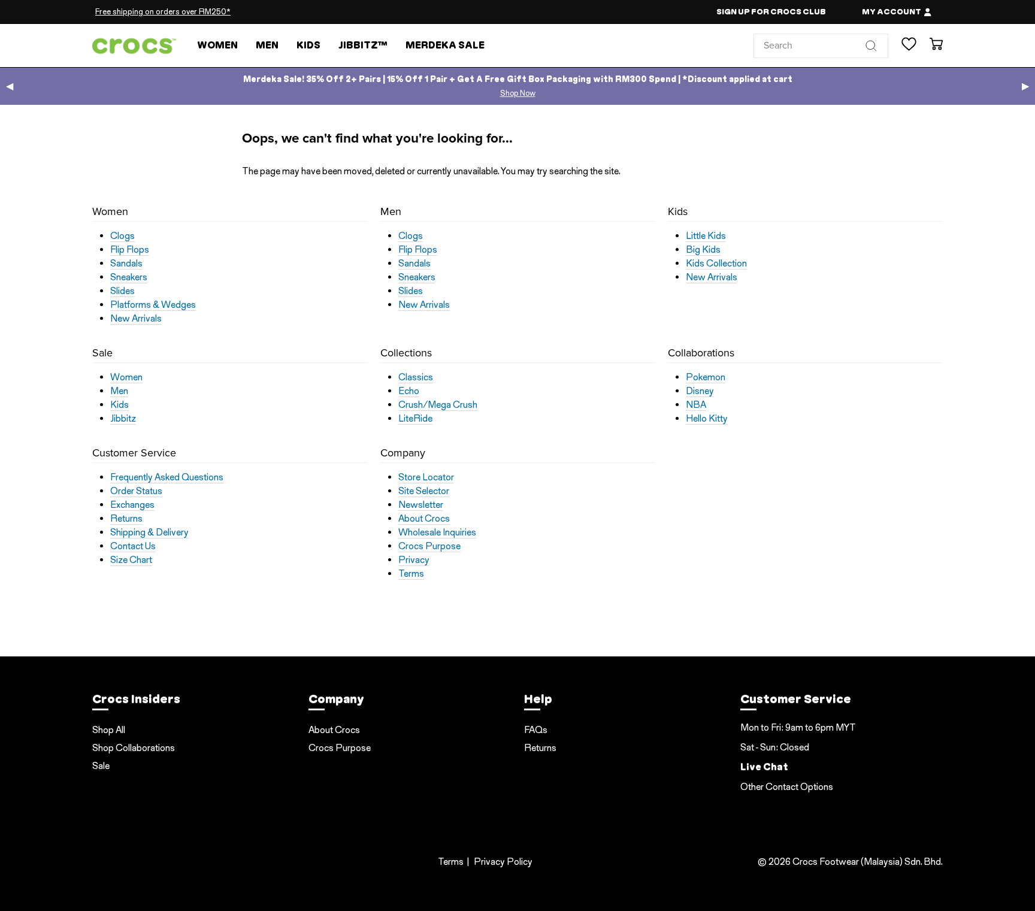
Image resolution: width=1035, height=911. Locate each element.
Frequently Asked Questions (166, 477)
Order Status (136, 491)
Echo (408, 391)
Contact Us (133, 546)
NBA (696, 404)
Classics (415, 377)
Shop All (108, 730)
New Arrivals (136, 318)
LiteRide (415, 418)
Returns (126, 518)
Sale (101, 765)
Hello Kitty (707, 418)
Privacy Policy (503, 861)
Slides (122, 291)
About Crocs (424, 518)
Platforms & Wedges (153, 304)
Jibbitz (123, 418)
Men (267, 45)
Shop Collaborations (133, 747)
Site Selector (423, 491)
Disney (700, 391)
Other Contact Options (786, 786)
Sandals (126, 263)
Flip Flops (129, 249)
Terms (411, 573)
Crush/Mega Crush (437, 404)
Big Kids (703, 249)
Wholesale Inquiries (437, 532)
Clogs (122, 236)
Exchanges (132, 505)
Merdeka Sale (445, 45)
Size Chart (131, 560)
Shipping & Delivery (149, 532)
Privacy (413, 560)
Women (217, 45)
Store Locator (426, 477)
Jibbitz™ (363, 45)
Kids (308, 45)
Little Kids (706, 236)
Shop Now (517, 93)
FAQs (535, 730)
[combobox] (820, 45)
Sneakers (128, 277)
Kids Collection (716, 263)
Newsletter (420, 505)
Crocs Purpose (429, 546)
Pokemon (705, 377)
